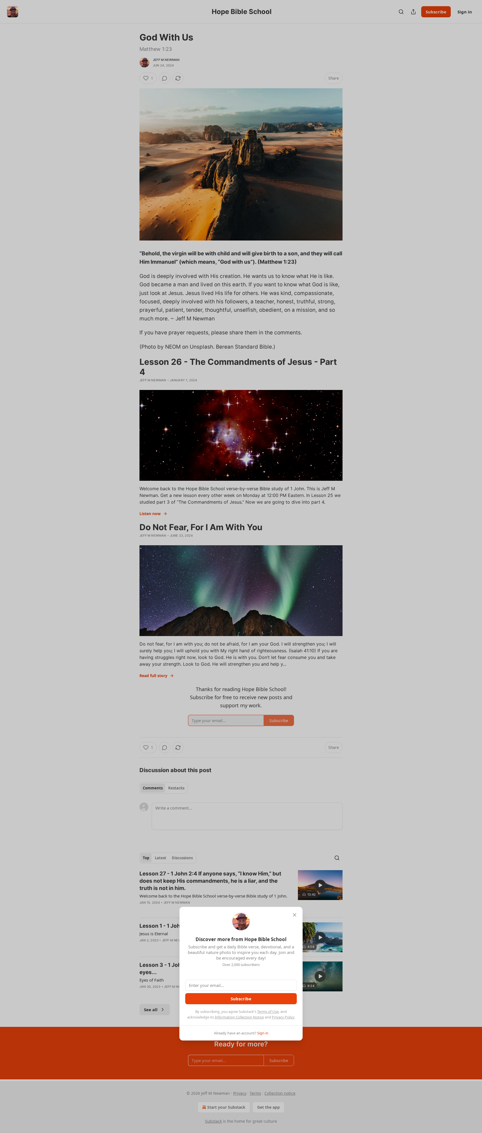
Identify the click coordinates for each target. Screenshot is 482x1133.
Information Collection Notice (239, 1017)
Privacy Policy (283, 1017)
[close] (294, 914)
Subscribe (241, 998)
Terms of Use (268, 1011)
